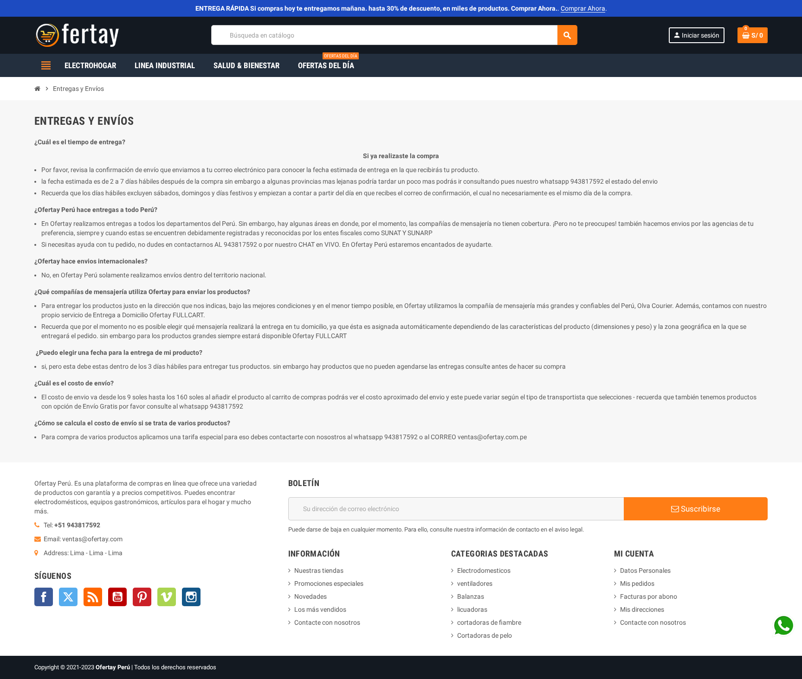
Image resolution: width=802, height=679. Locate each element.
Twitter (68, 597)
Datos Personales (645, 570)
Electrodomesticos (484, 570)
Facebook (43, 597)
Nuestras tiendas (318, 570)
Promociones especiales (328, 583)
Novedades (310, 596)
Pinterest (142, 597)
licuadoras (472, 609)
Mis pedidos (637, 583)
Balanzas (470, 596)
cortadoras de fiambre (489, 622)
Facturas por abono (648, 596)
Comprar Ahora (583, 8)
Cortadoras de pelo (484, 635)
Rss (93, 597)
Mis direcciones (642, 609)
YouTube (117, 597)
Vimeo (166, 597)
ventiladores (474, 583)
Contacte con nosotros (327, 622)
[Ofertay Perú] (77, 34)
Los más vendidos (320, 609)
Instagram (191, 597)
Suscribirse (699, 508)
